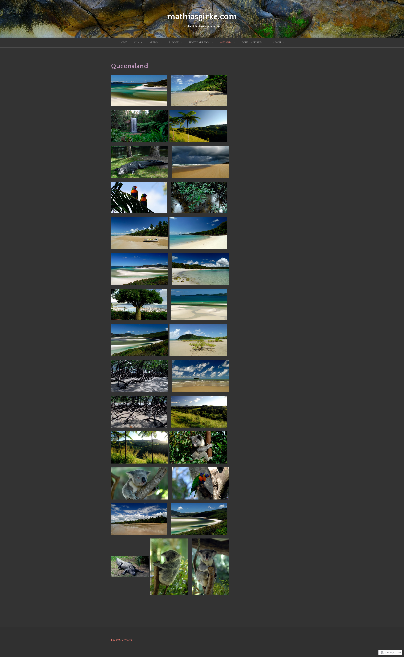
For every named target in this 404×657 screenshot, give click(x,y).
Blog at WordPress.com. (122, 640)
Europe (174, 42)
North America (199, 42)
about (277, 42)
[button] (139, 90)
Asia (136, 42)
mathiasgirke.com (202, 16)
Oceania (226, 42)
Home (123, 42)
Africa (154, 42)
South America (252, 42)
